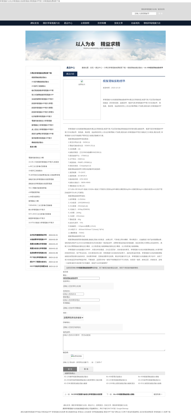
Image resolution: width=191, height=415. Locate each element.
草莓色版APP (46, 412)
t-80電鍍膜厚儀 (34, 192)
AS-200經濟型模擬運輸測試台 (149, 380)
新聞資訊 (99, 405)
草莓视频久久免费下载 (162, 412)
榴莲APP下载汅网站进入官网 (115, 412)
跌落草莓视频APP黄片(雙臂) (42, 108)
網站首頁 (34, 23)
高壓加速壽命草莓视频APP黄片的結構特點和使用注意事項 (38, 244)
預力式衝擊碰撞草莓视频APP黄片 (43, 95)
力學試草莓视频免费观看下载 (41, 73)
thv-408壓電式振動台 (114, 377)
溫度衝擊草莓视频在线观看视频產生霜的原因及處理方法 (38, 253)
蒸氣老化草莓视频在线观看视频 (40, 184)
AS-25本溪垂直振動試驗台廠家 (75, 383)
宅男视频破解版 (97, 412)
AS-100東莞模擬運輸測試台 (116, 380)
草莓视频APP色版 (34, 412)
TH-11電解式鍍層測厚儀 (37, 188)
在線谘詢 (135, 23)
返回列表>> (158, 394)
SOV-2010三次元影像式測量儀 (40, 214)
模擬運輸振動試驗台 (39, 77)
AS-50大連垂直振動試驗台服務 (149, 383)
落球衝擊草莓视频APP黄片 (42, 138)
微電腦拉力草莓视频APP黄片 (43, 125)
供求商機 (102, 23)
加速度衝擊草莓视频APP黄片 (43, 99)
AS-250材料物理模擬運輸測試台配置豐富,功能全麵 (83, 380)
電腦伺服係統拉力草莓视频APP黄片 (42, 121)
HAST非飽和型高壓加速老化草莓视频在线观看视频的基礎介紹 (39, 266)
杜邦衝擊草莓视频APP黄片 (42, 116)
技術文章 (118, 23)
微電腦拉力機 (34, 201)
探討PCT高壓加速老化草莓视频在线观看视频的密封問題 (38, 262)
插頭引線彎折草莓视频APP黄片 (43, 134)
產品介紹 (70, 74)
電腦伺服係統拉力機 (36, 158)
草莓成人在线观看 (84, 412)
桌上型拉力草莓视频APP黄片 (43, 129)
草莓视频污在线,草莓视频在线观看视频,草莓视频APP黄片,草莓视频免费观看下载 (30, 1)
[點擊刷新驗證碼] (77, 356)
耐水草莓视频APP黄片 (37, 210)
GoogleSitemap (122, 409)
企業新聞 (85, 23)
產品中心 (68, 23)
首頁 (92, 68)
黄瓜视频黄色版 (71, 412)
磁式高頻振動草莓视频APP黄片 (43, 91)
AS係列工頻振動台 (39, 86)
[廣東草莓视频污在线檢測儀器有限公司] (76, 8)
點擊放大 (82, 84)
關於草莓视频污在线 (51, 25)
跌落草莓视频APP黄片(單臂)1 (43, 112)
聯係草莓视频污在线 (152, 25)
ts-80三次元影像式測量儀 (38, 166)
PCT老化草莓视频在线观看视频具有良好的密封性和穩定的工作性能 (38, 257)
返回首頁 (161, 9)
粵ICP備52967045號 (108, 409)
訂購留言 (111, 112)
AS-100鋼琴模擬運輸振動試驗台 (76, 377)
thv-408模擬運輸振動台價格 (148, 377)
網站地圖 (24, 412)
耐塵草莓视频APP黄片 (37, 218)
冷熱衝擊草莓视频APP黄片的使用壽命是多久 (38, 240)
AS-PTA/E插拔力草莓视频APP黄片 (41, 223)
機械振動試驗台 (37, 142)
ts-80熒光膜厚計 (34, 197)
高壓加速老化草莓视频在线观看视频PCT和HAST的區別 (38, 248)
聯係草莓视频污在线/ (149, 9)
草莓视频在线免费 (58, 412)
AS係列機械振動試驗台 (40, 82)
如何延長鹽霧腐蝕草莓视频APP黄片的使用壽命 (38, 235)
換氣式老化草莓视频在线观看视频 (41, 179)
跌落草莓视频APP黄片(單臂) (42, 103)
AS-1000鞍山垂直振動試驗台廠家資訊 (120, 383)
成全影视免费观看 (146, 412)
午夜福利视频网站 (132, 412)
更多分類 (33, 147)
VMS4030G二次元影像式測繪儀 (40, 205)
